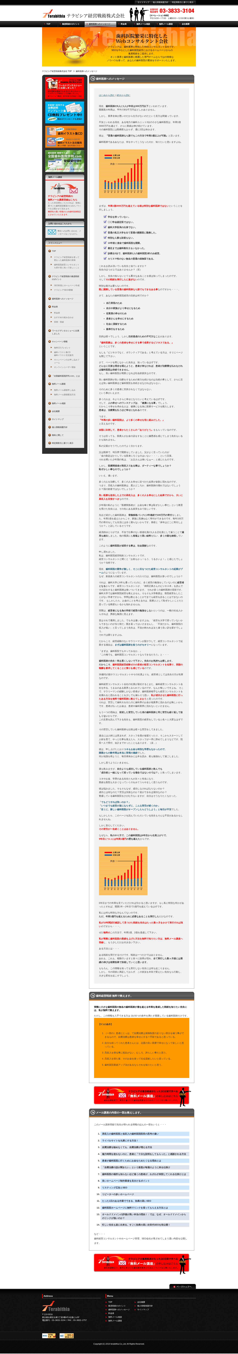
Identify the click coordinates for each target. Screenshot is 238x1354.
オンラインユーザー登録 (64, 367)
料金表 (57, 313)
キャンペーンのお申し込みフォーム (66, 361)
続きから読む (123, 95)
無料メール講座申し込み (64, 390)
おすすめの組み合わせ (64, 317)
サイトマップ (143, 1309)
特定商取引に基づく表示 (182, 2)
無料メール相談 (115, 1317)
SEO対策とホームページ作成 (66, 285)
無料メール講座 (115, 1321)
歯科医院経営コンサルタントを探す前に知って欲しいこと (66, 266)
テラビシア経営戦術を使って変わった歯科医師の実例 (66, 258)
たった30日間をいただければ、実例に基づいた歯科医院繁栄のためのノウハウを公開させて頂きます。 (64, 209)
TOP (110, 1302)
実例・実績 (59, 322)
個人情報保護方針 (145, 1306)
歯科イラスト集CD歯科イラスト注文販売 (64, 353)
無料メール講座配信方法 (64, 394)
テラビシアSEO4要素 (63, 290)
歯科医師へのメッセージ (119, 1309)
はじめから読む (107, 95)
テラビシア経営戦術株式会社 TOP (57, 71)
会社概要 (141, 1302)
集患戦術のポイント (117, 1306)
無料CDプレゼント (62, 348)
